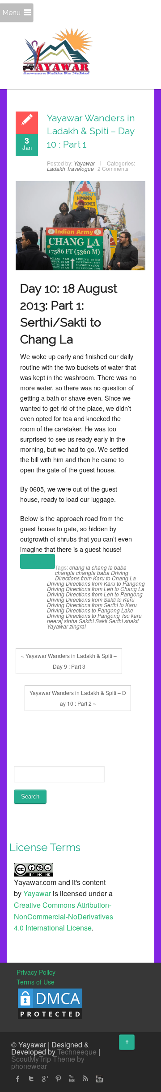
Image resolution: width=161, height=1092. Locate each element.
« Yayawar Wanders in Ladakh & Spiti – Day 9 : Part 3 (69, 661)
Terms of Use (36, 981)
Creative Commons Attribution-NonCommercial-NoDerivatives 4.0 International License (63, 916)
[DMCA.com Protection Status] (50, 1002)
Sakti (101, 621)
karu (136, 615)
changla (65, 572)
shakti (131, 621)
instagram (98, 1078)
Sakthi (86, 621)
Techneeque (77, 1051)
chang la (79, 567)
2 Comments (112, 168)
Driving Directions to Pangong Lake (90, 610)
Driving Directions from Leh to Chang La (95, 588)
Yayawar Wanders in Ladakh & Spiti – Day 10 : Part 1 (91, 131)
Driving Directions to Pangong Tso (88, 615)
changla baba (93, 572)
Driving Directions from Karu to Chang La (95, 575)
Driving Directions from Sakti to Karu (91, 599)
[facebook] (18, 1078)
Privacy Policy (36, 972)
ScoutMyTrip (31, 1059)
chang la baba (109, 567)
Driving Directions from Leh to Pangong (95, 594)
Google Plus (44, 1078)
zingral (77, 626)
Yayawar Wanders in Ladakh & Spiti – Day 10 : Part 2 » (78, 698)
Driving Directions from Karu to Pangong (96, 583)
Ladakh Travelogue (70, 168)
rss (85, 1078)
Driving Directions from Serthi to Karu (92, 604)
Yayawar (57, 626)
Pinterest (58, 1078)
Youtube (71, 1078)
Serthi (116, 621)
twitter (31, 1078)
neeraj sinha (62, 621)
